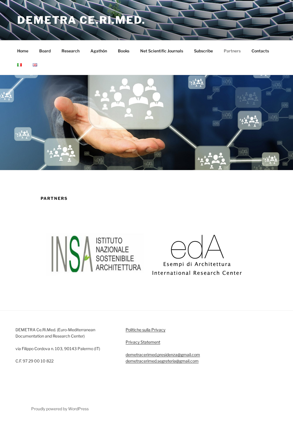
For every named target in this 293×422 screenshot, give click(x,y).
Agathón (98, 50)
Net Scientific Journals (161, 50)
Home (22, 50)
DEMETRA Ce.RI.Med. (81, 20)
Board (45, 50)
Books (123, 50)
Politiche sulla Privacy (145, 329)
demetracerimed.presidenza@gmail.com (163, 354)
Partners (232, 50)
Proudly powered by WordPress (60, 408)
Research (71, 50)
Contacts (260, 50)
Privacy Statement (143, 342)
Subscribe (203, 50)
